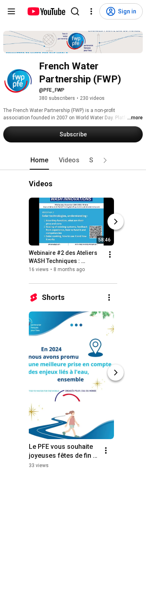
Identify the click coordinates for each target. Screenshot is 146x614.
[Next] (115, 222)
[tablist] (73, 160)
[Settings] (91, 11)
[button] (105, 160)
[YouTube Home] (46, 11)
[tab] (39, 160)
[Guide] (11, 11)
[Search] (75, 11)
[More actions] (110, 255)
